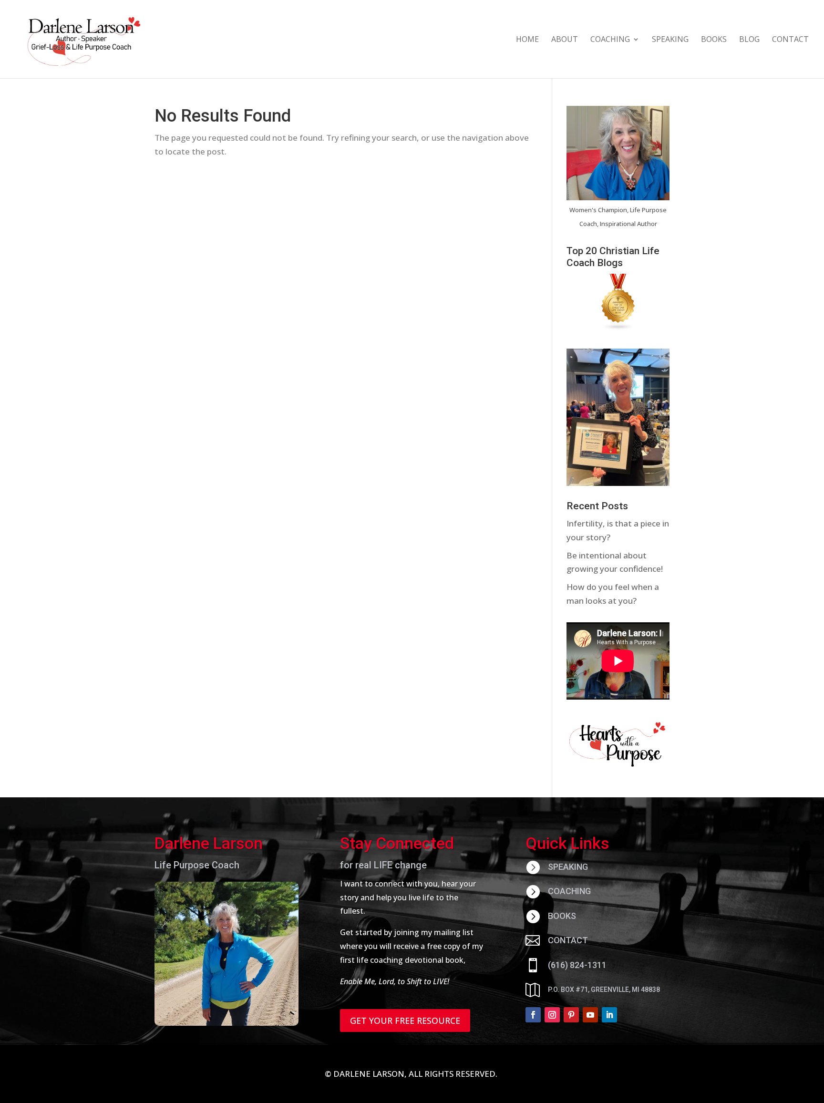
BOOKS (714, 40)
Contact (568, 940)
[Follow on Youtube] (590, 1014)
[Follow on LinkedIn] (609, 1014)
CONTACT (790, 40)
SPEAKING (670, 40)
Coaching (569, 891)
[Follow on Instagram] (552, 1014)
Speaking (568, 867)
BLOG (749, 40)
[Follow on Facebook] (533, 1014)
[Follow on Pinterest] (571, 1014)
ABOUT (564, 40)
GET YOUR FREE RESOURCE (405, 1020)
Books (562, 916)
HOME (527, 40)
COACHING (610, 40)
